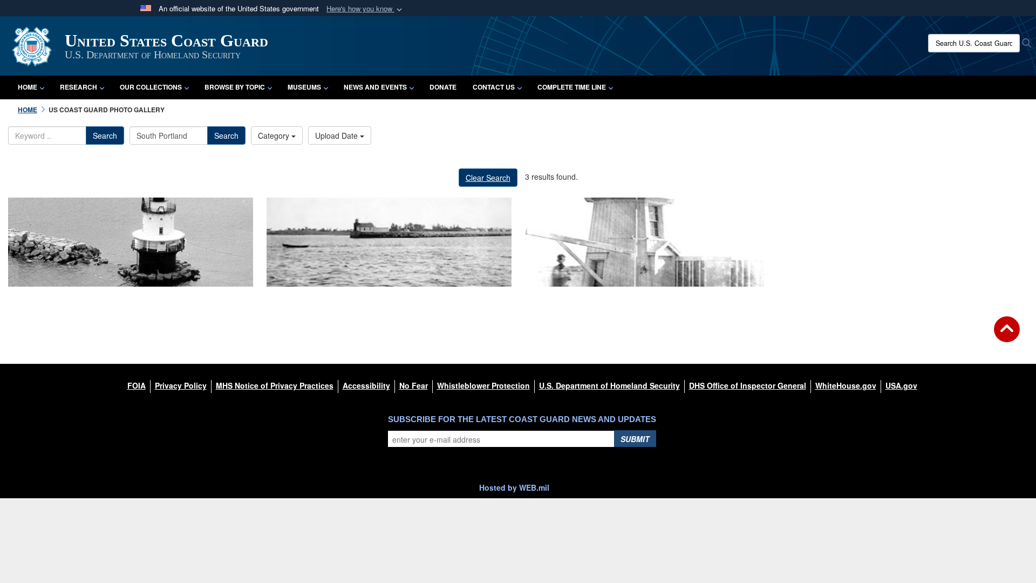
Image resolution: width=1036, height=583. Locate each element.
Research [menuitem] (78, 87)
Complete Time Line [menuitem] (571, 87)
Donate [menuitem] (443, 87)
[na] (130, 242)
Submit (635, 438)
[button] (365, 9)
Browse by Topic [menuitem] (235, 87)
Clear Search (488, 177)
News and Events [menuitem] (375, 87)
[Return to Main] (1007, 335)
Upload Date (337, 135)
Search (105, 135)
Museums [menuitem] (304, 87)
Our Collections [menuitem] (151, 87)
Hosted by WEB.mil (514, 487)
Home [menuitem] (27, 87)
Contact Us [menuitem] (494, 87)
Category (274, 135)
